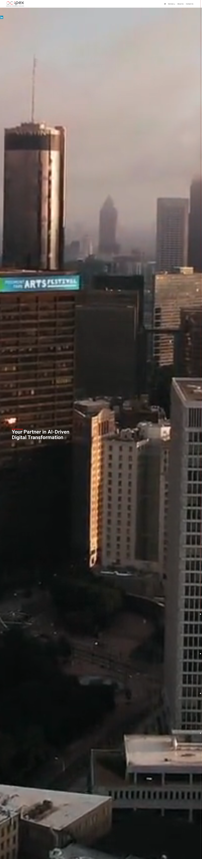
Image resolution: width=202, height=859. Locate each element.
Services (171, 4)
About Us (180, 4)
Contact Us (189, 4)
